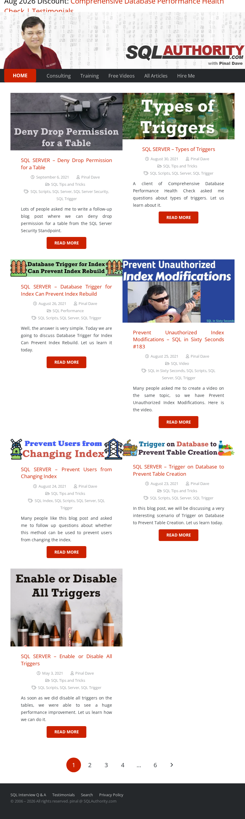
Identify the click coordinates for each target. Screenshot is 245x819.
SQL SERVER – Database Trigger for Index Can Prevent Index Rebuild (66, 290)
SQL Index (44, 500)
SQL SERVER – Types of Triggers (178, 149)
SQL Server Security (91, 191)
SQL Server (62, 191)
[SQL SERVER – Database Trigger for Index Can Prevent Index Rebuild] (66, 268)
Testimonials (53, 11)
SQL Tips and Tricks (68, 184)
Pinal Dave (90, 177)
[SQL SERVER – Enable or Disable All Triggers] (66, 608)
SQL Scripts (40, 191)
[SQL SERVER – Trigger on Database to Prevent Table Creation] (178, 448)
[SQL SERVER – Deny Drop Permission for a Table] (66, 121)
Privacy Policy (111, 794)
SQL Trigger (66, 198)
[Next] (171, 765)
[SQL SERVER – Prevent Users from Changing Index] (66, 449)
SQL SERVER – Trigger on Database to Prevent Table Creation (178, 470)
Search (87, 794)
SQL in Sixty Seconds (166, 370)
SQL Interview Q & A (28, 794)
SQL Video (180, 363)
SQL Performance (68, 310)
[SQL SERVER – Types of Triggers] (178, 116)
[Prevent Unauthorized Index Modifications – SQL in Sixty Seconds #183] (178, 291)
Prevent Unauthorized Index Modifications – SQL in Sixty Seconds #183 (178, 339)
